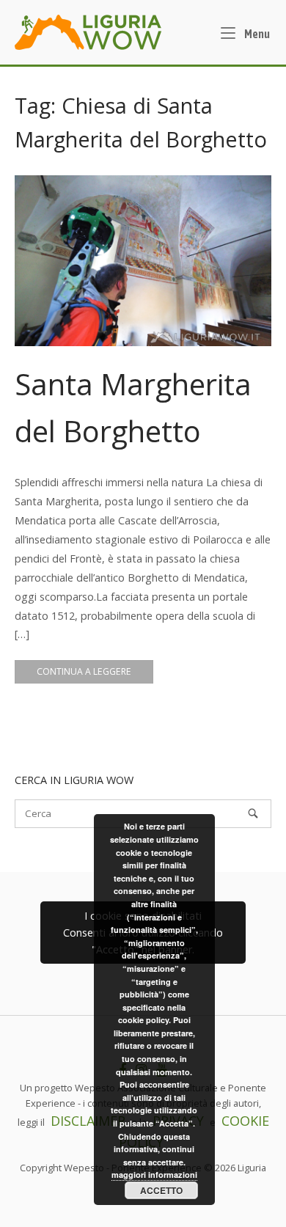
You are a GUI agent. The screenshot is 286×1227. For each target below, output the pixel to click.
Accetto (161, 1190)
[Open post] (143, 260)
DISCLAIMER (88, 1120)
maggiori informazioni (154, 1174)
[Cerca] (253, 813)
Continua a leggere (84, 671)
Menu (256, 33)
